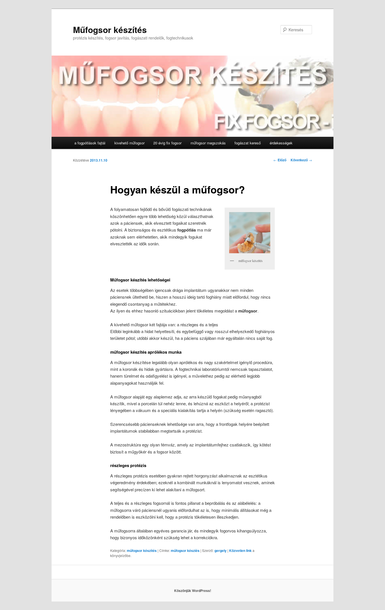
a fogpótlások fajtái (89, 143)
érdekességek (281, 143)
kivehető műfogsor (129, 143)
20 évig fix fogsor (167, 143)
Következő (301, 159)
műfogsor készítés (142, 550)
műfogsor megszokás (208, 143)
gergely (220, 550)
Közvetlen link (241, 550)
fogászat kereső (247, 143)
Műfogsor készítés (110, 29)
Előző (279, 159)
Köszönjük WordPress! (192, 590)
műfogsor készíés (185, 550)
